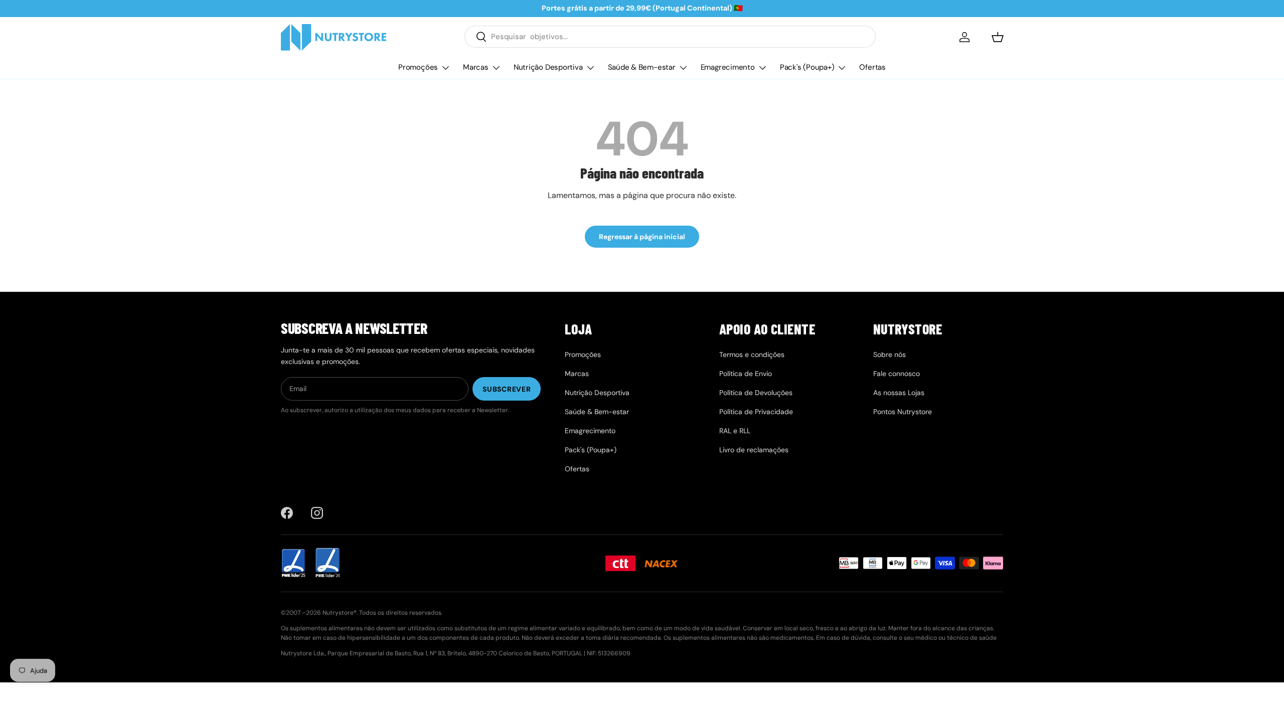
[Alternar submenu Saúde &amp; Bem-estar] (683, 67)
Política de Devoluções (755, 392)
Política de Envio (745, 373)
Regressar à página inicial (642, 236)
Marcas (476, 67)
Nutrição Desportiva (548, 67)
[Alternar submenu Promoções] (445, 67)
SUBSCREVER (507, 389)
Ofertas (872, 67)
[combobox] (670, 37)
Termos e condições (751, 354)
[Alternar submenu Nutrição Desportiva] (590, 67)
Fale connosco (896, 373)
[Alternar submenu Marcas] (496, 67)
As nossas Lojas (898, 392)
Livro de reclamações (753, 449)
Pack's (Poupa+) (807, 67)
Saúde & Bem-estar (642, 67)
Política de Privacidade (756, 411)
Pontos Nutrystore (902, 411)
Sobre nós (889, 354)
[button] (997, 37)
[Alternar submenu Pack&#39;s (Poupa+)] (841, 67)
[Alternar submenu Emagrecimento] (762, 67)
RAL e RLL (734, 430)
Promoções (418, 67)
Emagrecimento (728, 67)
